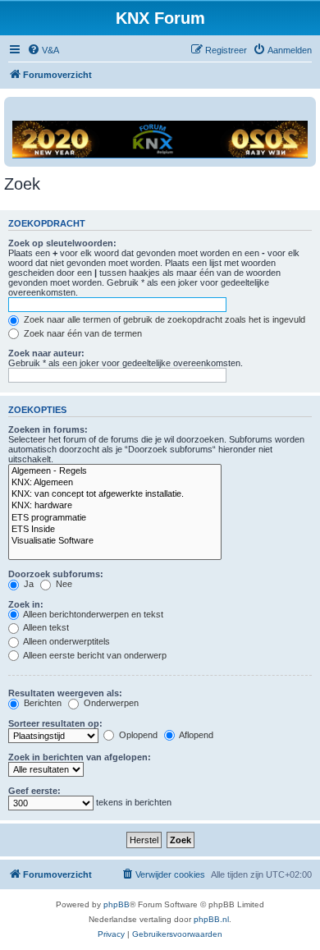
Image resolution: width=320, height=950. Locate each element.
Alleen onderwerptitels (65, 641)
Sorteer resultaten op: (55, 723)
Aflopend (195, 735)
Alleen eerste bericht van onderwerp (94, 655)
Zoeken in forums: (48, 429)
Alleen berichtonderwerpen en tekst (92, 614)
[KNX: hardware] (115, 506)
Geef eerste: (34, 791)
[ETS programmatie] (115, 518)
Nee (62, 584)
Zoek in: (25, 604)
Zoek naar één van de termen (81, 333)
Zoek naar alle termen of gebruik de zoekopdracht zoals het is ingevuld (163, 319)
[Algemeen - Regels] (115, 471)
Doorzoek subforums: (55, 574)
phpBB (116, 904)
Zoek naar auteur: (46, 353)
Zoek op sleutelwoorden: (62, 243)
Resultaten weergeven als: (65, 693)
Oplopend (137, 735)
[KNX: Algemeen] (115, 483)
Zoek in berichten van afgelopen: (79, 757)
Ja (27, 584)
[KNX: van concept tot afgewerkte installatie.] (115, 494)
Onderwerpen (110, 703)
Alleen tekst (45, 627)
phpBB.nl (211, 919)
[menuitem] (43, 50)
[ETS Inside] (115, 529)
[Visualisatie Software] (115, 541)
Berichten (41, 703)
